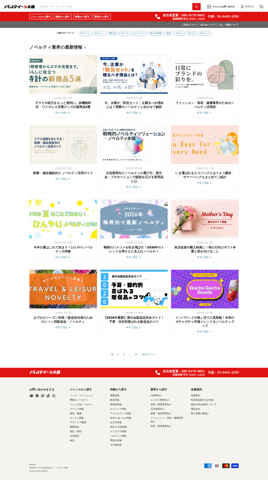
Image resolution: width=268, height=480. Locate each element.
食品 (72, 440)
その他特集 (116, 444)
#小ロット (205, 33)
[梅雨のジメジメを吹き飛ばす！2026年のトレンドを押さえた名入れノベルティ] (134, 219)
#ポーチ (179, 33)
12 (136, 354)
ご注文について (189, 24)
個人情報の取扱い (200, 413)
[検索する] (196, 6)
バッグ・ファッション (81, 395)
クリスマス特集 (118, 431)
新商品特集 (116, 404)
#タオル (192, 33)
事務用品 (74, 426)
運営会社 (195, 408)
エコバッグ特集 (118, 408)
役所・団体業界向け (161, 426)
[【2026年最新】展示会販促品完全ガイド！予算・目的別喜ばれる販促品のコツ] (134, 289)
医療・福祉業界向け (161, 413)
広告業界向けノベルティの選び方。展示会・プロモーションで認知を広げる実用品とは (134, 177)
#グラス (125, 33)
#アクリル (85, 33)
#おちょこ (99, 33)
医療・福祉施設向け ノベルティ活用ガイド (63, 173)
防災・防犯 (75, 431)
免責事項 (195, 395)
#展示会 (112, 33)
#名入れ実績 (155, 33)
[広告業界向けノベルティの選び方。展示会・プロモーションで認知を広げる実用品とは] (134, 144)
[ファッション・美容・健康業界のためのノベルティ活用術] (205, 74)
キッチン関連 (77, 417)
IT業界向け (156, 395)
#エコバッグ (139, 33)
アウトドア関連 (78, 422)
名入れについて (208, 24)
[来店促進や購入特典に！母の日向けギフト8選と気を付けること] (205, 219)
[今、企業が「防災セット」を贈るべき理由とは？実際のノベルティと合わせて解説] (134, 74)
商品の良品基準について (204, 404)
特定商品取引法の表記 (202, 399)
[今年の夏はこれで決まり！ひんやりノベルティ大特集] (63, 219)
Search (32, 464)
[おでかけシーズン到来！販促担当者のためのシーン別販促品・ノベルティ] (63, 289)
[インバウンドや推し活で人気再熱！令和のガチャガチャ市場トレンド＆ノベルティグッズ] (205, 289)
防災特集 (114, 399)
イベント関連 (77, 408)
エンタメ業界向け (160, 399)
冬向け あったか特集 (121, 417)
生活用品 (74, 435)
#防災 (168, 33)
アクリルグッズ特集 (120, 413)
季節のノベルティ (79, 399)
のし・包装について (229, 24)
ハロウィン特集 (118, 435)
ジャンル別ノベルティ (81, 404)
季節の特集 (116, 440)
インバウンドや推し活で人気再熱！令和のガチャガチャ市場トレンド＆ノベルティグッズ (204, 321)
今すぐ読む (61, 112)
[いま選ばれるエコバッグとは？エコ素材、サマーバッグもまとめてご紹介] (205, 144)
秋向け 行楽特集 (118, 426)
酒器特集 (114, 395)
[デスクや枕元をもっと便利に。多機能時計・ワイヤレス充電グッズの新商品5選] (63, 74)
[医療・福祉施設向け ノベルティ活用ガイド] (63, 144)
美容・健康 (75, 413)
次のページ (148, 354)
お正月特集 (116, 422)
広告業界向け (158, 408)
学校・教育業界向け (161, 404)
